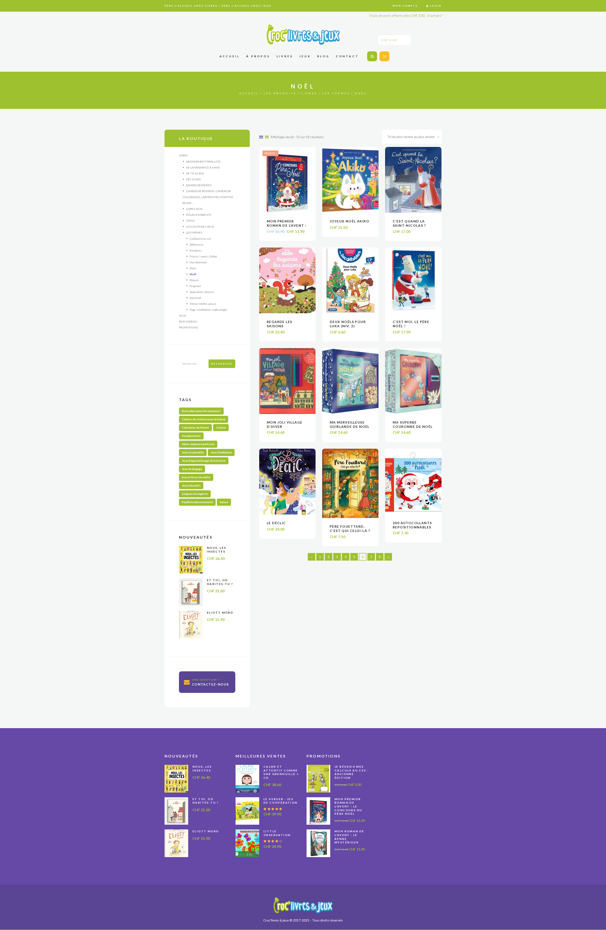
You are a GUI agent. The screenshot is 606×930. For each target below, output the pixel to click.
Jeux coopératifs (193, 452)
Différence (196, 244)
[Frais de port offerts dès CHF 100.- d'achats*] (303, 34)
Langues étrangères (195, 494)
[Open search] (372, 56)
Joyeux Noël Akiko (350, 221)
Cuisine (221, 427)
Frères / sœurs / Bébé (203, 256)
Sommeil (195, 298)
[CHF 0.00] (383, 56)
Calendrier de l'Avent (195, 427)
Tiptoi (190, 220)
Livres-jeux (194, 209)
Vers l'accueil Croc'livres (191, 5)
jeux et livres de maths (196, 477)
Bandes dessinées (198, 185)
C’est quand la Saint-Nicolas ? (409, 223)
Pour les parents (198, 215)
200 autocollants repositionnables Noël (412, 527)
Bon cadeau (188, 321)
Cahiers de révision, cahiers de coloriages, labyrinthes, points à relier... (208, 197)
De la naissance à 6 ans (202, 167)
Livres (309, 93)
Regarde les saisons (279, 324)
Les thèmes (336, 93)
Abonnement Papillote (203, 161)
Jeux (182, 315)
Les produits (280, 93)
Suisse (224, 502)
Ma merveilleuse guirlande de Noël (350, 424)
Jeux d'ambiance (221, 452)
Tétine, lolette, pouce (203, 304)
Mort (193, 268)
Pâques (194, 280)
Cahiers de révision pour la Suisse (203, 419)
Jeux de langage (192, 469)
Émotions (196, 250)
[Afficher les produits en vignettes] (261, 137)
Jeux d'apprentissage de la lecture (204, 460)
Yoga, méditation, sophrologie (208, 309)
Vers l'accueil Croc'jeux (246, 5)
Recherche (221, 363)
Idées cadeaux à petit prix (198, 444)
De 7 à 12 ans (195, 173)
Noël (193, 274)
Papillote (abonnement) (197, 502)
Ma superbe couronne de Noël (412, 424)
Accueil (249, 93)
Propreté (195, 286)
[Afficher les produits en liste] (267, 137)
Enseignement (191, 436)
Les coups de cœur (200, 226)
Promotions (188, 327)
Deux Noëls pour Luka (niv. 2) (348, 324)
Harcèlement (198, 262)
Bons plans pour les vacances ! (201, 411)
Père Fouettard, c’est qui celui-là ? (350, 528)
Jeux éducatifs (191, 485)
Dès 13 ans (193, 179)
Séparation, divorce (202, 292)
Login (435, 5)
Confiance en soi (200, 238)
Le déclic (276, 523)
